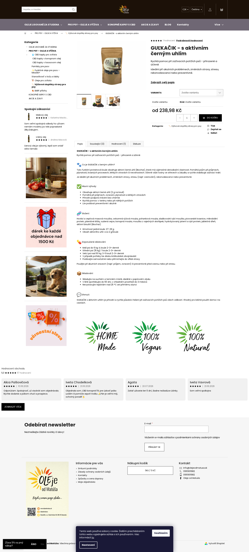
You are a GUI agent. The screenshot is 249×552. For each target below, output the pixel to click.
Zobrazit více (13, 406)
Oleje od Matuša (191, 478)
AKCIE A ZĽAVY (36, 98)
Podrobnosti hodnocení (189, 40)
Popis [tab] (80, 143)
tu (93, 537)
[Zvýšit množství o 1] (193, 117)
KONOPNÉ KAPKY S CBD (40, 94)
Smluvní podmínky (87, 468)
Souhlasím (161, 533)
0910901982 (189, 471)
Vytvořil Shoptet (217, 543)
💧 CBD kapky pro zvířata (44, 54)
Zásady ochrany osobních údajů (94, 471)
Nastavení (88, 545)
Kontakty (82, 475)
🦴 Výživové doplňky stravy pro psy (49, 85)
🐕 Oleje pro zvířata (41, 80)
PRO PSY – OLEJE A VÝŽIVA (42, 50)
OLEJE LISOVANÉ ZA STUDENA (43, 46)
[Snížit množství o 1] (179, 117)
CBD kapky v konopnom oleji (46, 58)
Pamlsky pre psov (40, 66)
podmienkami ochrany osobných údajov (198, 437)
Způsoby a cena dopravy (90, 478)
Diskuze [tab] (137, 143)
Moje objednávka (86, 482)
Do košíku (212, 117)
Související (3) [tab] (97, 143)
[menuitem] (43, 25)
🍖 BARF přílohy (39, 90)
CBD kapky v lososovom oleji (46, 62)
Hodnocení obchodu (13, 368)
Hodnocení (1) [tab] (119, 143)
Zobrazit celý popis (163, 82)
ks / (150, 470)
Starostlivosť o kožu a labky (45, 76)
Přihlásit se (154, 447)
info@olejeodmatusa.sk (195, 467)
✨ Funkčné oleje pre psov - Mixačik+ (46, 71)
